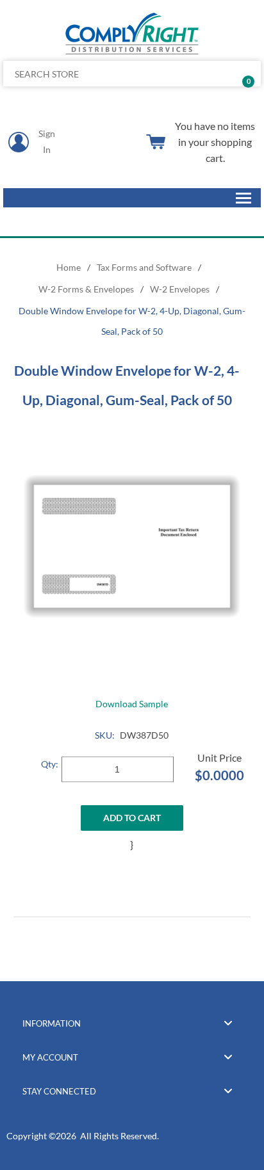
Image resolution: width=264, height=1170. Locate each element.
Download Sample (131, 703)
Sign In (46, 141)
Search (246, 73)
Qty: (49, 763)
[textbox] (105, 73)
